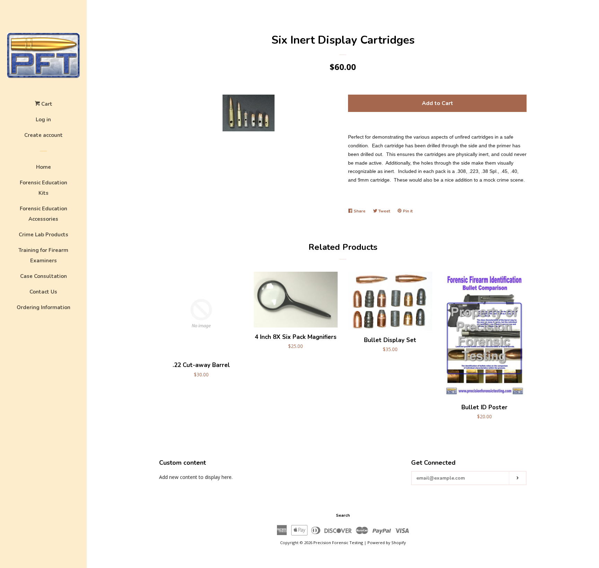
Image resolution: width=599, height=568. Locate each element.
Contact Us (43, 291)
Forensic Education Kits (43, 187)
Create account (43, 135)
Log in (43, 119)
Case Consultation (43, 276)
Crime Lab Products (43, 234)
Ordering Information (43, 307)
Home (43, 167)
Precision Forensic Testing (338, 542)
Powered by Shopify (386, 542)
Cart (46, 104)
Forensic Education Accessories (43, 213)
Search (343, 515)
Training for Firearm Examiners (43, 255)
